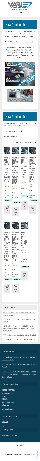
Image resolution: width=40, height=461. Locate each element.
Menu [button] (21, 12)
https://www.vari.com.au (27, 454)
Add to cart (7, 209)
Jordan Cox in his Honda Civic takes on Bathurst (19, 339)
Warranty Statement (9, 435)
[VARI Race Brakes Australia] (37, 453)
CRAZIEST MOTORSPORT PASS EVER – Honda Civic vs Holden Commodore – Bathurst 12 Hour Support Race (19, 328)
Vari (20, 6)
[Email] (37, 458)
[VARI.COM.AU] (37, 452)
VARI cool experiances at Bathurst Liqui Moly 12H (19, 335)
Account (5, 422)
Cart (3, 426)
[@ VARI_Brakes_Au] (37, 456)
